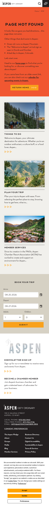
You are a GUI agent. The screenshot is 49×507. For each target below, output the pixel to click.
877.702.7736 (29, 422)
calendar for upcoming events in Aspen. (21, 79)
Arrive (5, 289)
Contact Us (29, 438)
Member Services (15, 247)
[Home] (12, 3)
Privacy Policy (30, 452)
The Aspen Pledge (11, 434)
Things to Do (12, 134)
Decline (24, 496)
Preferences (24, 501)
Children (27, 312)
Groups (7, 441)
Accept (24, 490)
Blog (6, 448)
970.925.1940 (24, 420)
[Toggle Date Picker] (41, 294)
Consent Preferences (16, 429)
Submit (23, 325)
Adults (5, 312)
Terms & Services (31, 448)
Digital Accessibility (32, 441)
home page (20, 63)
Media (6, 445)
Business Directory (32, 434)
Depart (6, 300)
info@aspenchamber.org (24, 424)
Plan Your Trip (14, 192)
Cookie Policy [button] (12, 481)
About (6, 438)
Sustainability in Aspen (34, 445)
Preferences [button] (22, 483)
